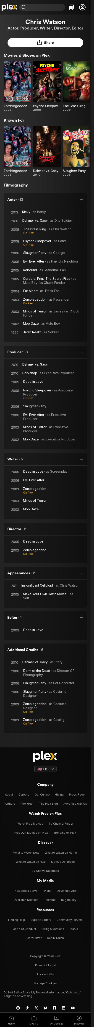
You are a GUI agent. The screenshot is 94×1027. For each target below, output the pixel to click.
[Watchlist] (71, 7)
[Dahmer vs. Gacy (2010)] (47, 151)
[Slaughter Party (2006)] (76, 151)
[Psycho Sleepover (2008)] (47, 86)
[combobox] (46, 7)
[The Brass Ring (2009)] (76, 86)
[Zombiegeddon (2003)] (17, 86)
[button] (82, 7)
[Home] (10, 7)
